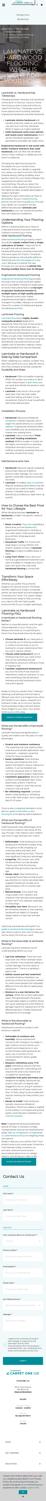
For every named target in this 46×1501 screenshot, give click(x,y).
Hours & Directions (23, 1392)
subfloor (9, 427)
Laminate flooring (10, 318)
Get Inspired (12, 1453)
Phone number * (10, 1250)
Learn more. (33, 1488)
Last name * (8, 1210)
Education (11, 1464)
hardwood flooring (16, 239)
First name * (8, 1193)
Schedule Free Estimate (18, 1162)
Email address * (9, 1266)
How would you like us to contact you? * (20, 1235)
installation (10, 421)
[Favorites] (37, 5)
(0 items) (42, 5)
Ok (23, 1492)
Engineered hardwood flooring (16, 279)
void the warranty (14, 1116)
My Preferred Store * (11, 1299)
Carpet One (6, 29)
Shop (8, 1442)
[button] (32, 5)
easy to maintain (35, 483)
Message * (7, 1314)
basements (17, 308)
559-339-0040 (23, 19)
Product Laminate (13, 32)
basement (31, 527)
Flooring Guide (22, 29)
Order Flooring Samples (19, 717)
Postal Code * (8, 1283)
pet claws (33, 382)
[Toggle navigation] (3, 5)
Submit (22, 1361)
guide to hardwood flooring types (18, 929)
